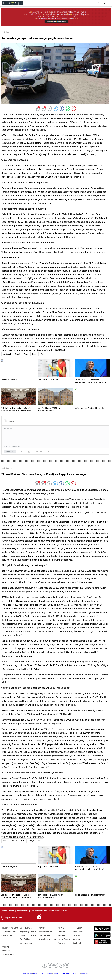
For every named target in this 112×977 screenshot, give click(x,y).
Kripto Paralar (64, 939)
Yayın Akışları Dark (28, 931)
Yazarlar (76, 935)
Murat (34, 354)
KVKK (63, 974)
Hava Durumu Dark (9, 928)
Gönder (9, 451)
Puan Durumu (44, 935)
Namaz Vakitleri (45, 931)
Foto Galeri (77, 928)
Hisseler (61, 935)
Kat (22, 841)
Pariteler (62, 943)
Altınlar (61, 928)
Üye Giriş (5, 947)
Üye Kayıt (5, 950)
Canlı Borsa (43, 928)
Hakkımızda (27, 974)
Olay (42, 354)
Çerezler (56, 974)
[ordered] (37, 451)
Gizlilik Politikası (46, 974)
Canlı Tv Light (7, 935)
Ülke (40, 841)
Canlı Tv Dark (26, 928)
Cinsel (17, 354)
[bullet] (41, 451)
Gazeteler (77, 939)
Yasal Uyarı (85, 974)
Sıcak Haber (78, 943)
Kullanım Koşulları (73, 974)
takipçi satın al (26, 943)
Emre (26, 354)
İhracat (14, 841)
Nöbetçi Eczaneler (28, 935)
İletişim (36, 974)
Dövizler (61, 931)
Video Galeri (78, 931)
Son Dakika (25, 939)
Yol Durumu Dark (8, 931)
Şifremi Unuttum (8, 954)
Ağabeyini (7, 354)
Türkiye (31, 841)
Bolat (5, 841)
